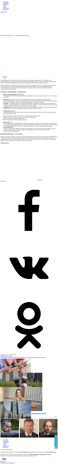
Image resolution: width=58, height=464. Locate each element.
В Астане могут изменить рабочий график (11, 357)
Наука (4, 6)
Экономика (6, 3)
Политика (5, 1)
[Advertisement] (29, 24)
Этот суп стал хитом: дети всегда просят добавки (33, 357)
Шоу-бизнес (6, 8)
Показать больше (5, 143)
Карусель (5, 9)
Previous (5, 76)
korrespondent (4, 11)
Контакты (3, 461)
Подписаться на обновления (7, 462)
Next (4, 77)
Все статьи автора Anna (6, 356)
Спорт (4, 5)
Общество (5, 4)
